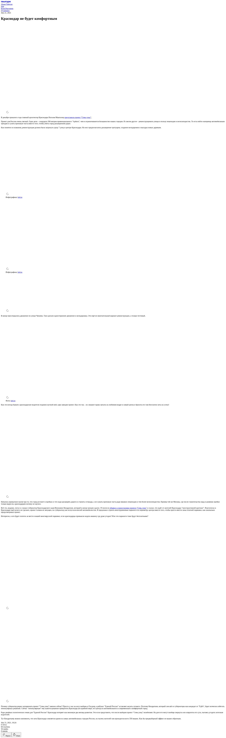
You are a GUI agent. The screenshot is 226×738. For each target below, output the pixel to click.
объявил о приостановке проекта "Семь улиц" (128, 508)
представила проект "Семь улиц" (78, 117)
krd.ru (20, 197)
